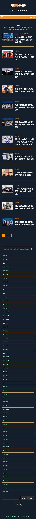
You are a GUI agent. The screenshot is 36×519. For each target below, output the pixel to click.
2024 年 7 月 (6, 330)
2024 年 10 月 (6, 319)
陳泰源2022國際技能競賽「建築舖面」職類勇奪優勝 (24, 107)
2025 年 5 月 (6, 293)
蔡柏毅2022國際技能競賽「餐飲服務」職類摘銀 (24, 157)
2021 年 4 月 (6, 476)
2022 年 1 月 (6, 443)
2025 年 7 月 (6, 285)
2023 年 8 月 (6, 372)
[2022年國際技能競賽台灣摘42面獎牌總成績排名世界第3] (7, 37)
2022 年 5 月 (6, 428)
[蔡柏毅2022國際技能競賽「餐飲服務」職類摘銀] (7, 156)
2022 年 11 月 (6, 405)
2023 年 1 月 (6, 398)
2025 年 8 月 (6, 282)
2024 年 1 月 (6, 353)
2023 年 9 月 (6, 368)
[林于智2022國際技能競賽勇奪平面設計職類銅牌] (7, 222)
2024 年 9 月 (6, 323)
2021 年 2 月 (6, 484)
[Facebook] (16, 504)
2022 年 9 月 (6, 413)
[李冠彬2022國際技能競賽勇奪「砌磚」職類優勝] (7, 89)
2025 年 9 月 (6, 278)
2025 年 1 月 (6, 308)
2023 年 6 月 (6, 379)
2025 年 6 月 (6, 289)
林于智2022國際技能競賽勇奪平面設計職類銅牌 (24, 223)
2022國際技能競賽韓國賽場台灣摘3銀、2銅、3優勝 (24, 191)
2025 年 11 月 (6, 270)
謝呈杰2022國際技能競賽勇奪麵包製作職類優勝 (24, 207)
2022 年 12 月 (6, 401)
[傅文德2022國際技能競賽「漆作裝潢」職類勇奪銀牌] (7, 122)
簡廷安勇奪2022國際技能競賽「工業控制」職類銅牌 (24, 57)
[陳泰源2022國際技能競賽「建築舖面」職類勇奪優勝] (7, 105)
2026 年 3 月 (6, 255)
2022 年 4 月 (6, 431)
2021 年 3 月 (6, 480)
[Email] (31, 17)
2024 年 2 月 (6, 349)
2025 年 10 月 (6, 274)
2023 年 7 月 (6, 375)
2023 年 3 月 (6, 390)
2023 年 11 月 (6, 360)
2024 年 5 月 (6, 338)
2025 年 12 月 (6, 267)
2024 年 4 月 (6, 342)
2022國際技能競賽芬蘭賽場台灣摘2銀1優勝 (24, 173)
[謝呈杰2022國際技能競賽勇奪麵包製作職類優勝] (7, 206)
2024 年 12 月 (6, 312)
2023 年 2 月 (6, 394)
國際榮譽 (26, 34)
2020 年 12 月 (6, 491)
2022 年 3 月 (6, 435)
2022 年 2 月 (6, 439)
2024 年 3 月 (6, 345)
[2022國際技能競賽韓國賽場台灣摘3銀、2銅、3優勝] (7, 189)
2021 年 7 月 (6, 465)
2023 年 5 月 (6, 383)
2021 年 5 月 (6, 473)
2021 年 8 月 (6, 461)
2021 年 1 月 (6, 488)
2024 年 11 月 (6, 315)
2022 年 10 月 (6, 409)
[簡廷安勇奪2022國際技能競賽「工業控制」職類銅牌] (7, 54)
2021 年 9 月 (6, 458)
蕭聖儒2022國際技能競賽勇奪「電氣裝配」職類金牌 (24, 74)
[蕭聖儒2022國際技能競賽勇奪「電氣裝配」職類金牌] (7, 71)
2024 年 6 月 (6, 334)
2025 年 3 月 (6, 300)
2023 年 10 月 (6, 364)
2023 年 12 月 (6, 357)
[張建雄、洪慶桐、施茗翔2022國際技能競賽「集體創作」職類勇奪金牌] (7, 139)
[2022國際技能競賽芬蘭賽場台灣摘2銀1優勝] (7, 172)
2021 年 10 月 (6, 454)
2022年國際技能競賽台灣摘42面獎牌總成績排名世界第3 (24, 39)
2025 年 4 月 (6, 297)
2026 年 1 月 (6, 263)
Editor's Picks (18, 34)
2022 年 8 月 (6, 416)
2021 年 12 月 (6, 446)
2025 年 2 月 (6, 304)
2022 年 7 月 (6, 420)
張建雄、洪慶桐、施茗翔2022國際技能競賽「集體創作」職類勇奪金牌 (24, 141)
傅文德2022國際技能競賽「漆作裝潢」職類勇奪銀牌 (24, 124)
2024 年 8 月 (6, 327)
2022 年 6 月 (6, 424)
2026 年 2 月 (6, 259)
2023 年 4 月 (6, 387)
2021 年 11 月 (6, 450)
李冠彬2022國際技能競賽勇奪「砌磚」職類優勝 (24, 89)
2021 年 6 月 (6, 469)
